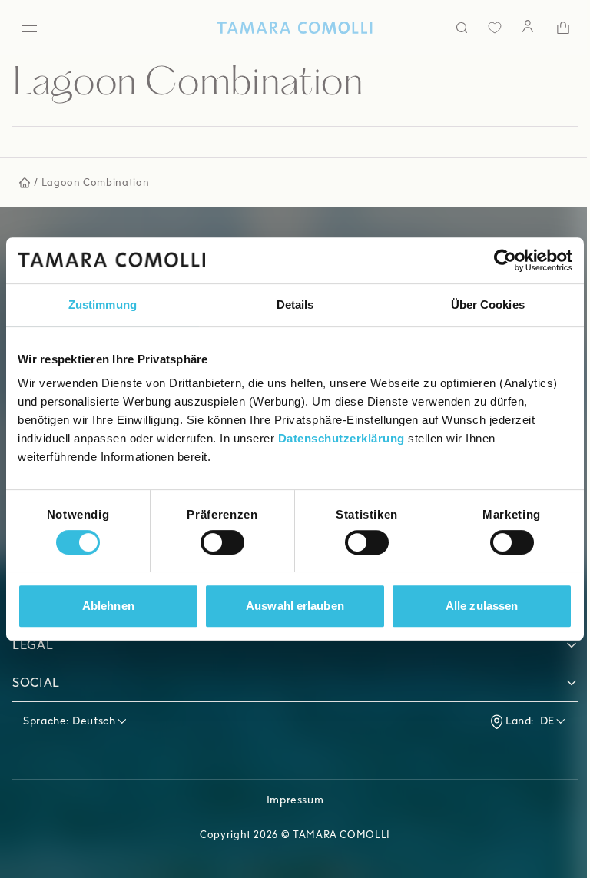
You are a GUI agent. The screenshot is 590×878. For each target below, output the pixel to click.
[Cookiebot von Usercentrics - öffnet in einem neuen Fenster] (505, 260)
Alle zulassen (482, 605)
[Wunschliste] (483, 28)
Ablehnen (108, 605)
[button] (295, 645)
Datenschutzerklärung (341, 438)
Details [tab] (295, 304)
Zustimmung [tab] (102, 304)
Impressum (295, 800)
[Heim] (289, 28)
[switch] (222, 542)
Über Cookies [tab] (488, 304)
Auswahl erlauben (295, 605)
